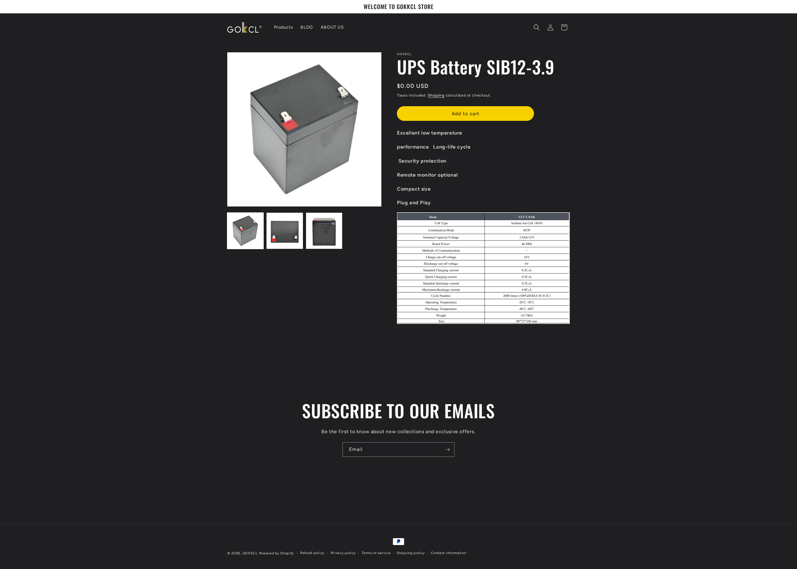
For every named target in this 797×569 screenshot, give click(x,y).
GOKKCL (250, 553)
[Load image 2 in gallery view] (284, 231)
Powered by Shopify (276, 553)
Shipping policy (411, 553)
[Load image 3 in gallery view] (324, 231)
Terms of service (376, 553)
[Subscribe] (447, 449)
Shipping (436, 95)
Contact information (448, 553)
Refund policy (312, 553)
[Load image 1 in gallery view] (245, 231)
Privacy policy (343, 553)
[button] (537, 27)
